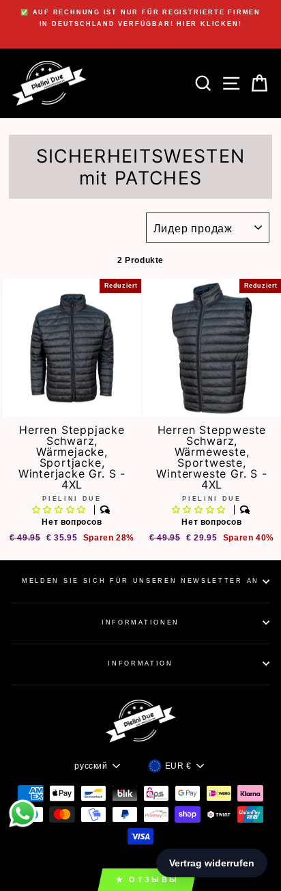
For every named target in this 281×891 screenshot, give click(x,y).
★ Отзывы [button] (147, 879)
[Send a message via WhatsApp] (23, 813)
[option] (140, 18)
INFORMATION (140, 663)
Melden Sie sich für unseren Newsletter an (140, 580)
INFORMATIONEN (140, 622)
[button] (60, 510)
